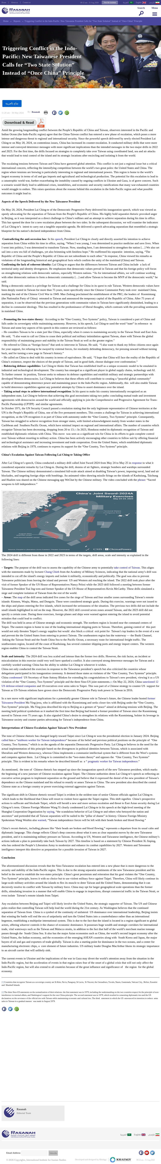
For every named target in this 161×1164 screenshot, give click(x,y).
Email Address (13, 1153)
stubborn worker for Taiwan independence (42, 740)
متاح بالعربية (12, 103)
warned (42, 820)
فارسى (152, 2)
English (139, 2)
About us (14, 2)
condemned (15, 677)
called (5, 740)
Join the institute (110, 2)
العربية (125, 2)
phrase (141, 479)
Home (4, 2)
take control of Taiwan (127, 567)
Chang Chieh (51, 571)
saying (50, 811)
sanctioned (149, 681)
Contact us (27, 2)
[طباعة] (46, 112)
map (20, 597)
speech (59, 239)
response (137, 462)
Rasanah (34, 112)
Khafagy (103, 1159)
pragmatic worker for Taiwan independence (113, 761)
